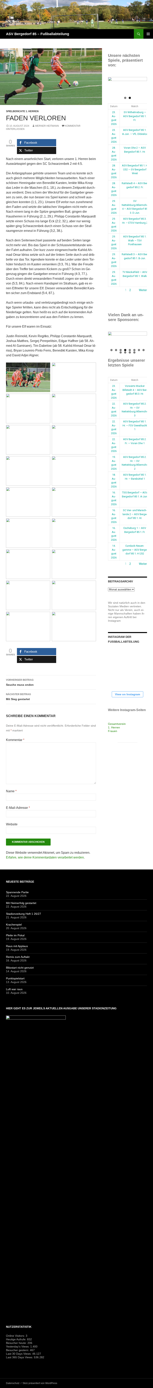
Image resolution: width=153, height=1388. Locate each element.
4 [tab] (125, 350)
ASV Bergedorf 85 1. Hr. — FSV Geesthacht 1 (135, 425)
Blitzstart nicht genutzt (20, 967)
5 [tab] (130, 350)
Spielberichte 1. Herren (22, 111)
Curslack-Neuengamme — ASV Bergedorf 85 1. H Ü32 (134, 549)
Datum (114, 106)
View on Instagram (127, 694)
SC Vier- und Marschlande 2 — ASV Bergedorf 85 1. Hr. (135, 514)
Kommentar (15, 740)
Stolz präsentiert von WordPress (40, 1383)
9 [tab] (121, 352)
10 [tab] (125, 352)
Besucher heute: (16, 1343)
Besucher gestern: (18, 1350)
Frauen (112, 731)
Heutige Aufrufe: (16, 1339)
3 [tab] (121, 350)
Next (142, 84)
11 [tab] (130, 352)
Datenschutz (13, 1383)
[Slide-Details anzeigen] (127, 85)
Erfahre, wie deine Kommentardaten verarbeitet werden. (45, 857)
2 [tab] (130, 98)
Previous (113, 84)
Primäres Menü (148, 34)
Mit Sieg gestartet (18, 697)
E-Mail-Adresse (18, 807)
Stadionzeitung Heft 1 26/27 (23, 913)
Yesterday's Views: (18, 1346)
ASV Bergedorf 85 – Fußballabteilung (37, 34)
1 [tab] (125, 98)
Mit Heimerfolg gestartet (21, 903)
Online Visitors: (16, 1335)
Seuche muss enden (20, 682)
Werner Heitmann (47, 125)
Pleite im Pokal (15, 935)
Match (134, 106)
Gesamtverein (117, 723)
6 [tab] (134, 350)
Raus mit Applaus (17, 946)
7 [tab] (139, 350)
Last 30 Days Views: (19, 1353)
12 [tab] (134, 352)
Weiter (143, 290)
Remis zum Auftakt (17, 956)
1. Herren (114, 727)
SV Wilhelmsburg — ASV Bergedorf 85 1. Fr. (134, 116)
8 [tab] (143, 350)
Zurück (112, 290)
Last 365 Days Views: (20, 1357)
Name (11, 791)
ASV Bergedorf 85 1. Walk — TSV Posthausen (134, 240)
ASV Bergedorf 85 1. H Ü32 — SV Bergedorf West (135, 169)
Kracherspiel (14, 924)
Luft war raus (14, 989)
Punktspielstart (15, 978)
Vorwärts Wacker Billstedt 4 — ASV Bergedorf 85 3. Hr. (135, 389)
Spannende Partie (17, 892)
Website (12, 824)
